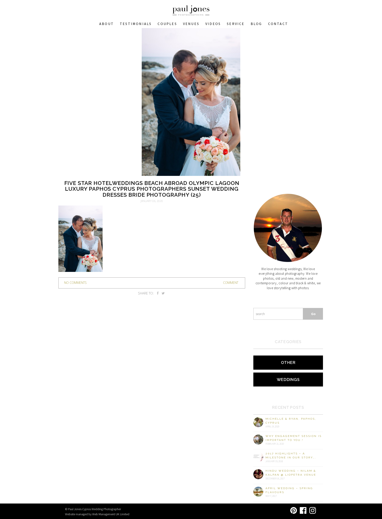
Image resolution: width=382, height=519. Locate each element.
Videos (213, 23)
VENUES (191, 23)
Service (235, 23)
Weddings (288, 379)
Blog (256, 23)
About (106, 23)
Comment (230, 283)
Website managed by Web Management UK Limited (97, 514)
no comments (75, 283)
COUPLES (167, 23)
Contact (278, 23)
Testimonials (136, 23)
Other (288, 362)
